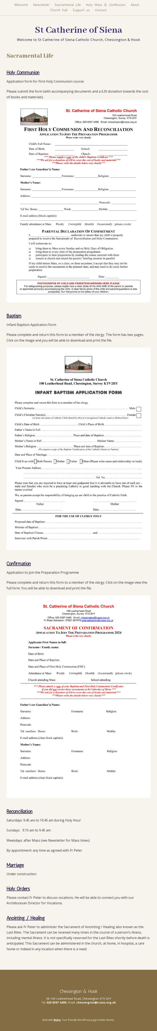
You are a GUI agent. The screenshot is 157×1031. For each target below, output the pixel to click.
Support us (81, 10)
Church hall (59, 10)
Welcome (21, 5)
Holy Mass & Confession (106, 5)
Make (57, 1020)
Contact (101, 10)
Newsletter (41, 5)
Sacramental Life (68, 5)
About (135, 5)
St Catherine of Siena (78, 30)
